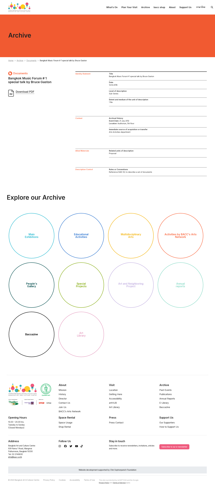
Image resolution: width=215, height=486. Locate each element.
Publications (165, 394)
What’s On (112, 7)
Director (63, 398)
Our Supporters (167, 422)
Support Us (185, 7)
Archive (145, 7)
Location (113, 390)
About (172, 7)
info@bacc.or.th (15, 457)
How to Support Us (169, 426)
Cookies (62, 480)
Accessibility (115, 398)
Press (112, 417)
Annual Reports (167, 398)
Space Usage (65, 422)
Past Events (165, 390)
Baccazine (164, 407)
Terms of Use (89, 480)
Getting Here (115, 394)
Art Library (114, 407)
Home (10, 60)
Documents (31, 60)
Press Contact (116, 422)
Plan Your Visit (129, 7)
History (62, 394)
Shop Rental (65, 426)
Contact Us (64, 403)
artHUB (113, 403)
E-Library (164, 403)
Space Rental (67, 417)
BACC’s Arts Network (70, 411)
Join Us (62, 407)
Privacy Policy (49, 480)
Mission (62, 390)
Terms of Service (119, 483)
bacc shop (159, 7)
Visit (112, 385)
